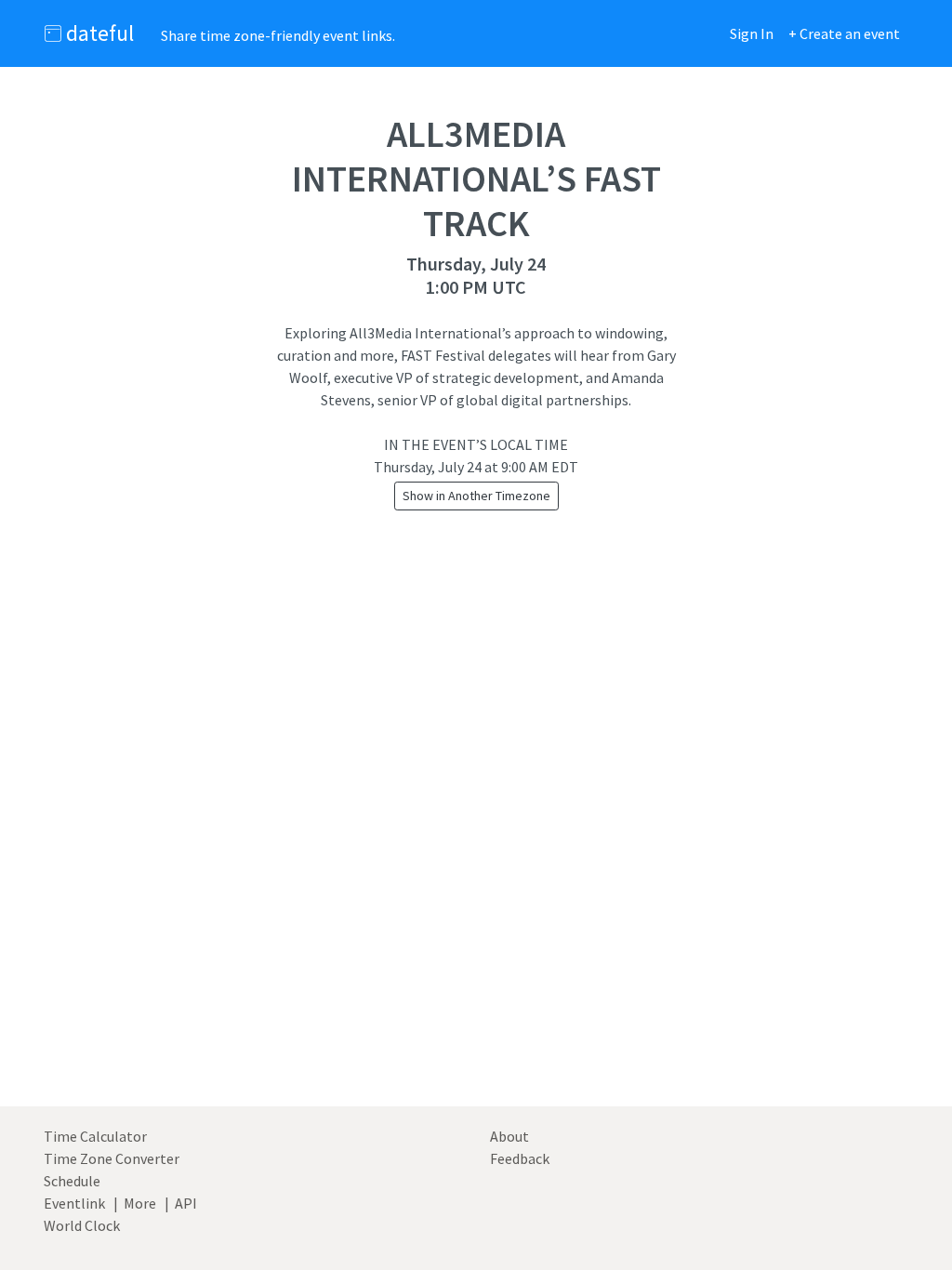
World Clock (82, 1225)
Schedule (72, 1180)
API (186, 1203)
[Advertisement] (476, 854)
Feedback (519, 1158)
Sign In (752, 33)
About (509, 1136)
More (140, 1203)
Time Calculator (95, 1136)
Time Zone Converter (111, 1158)
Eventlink (74, 1203)
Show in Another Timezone (476, 495)
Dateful (97, 33)
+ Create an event (844, 33)
